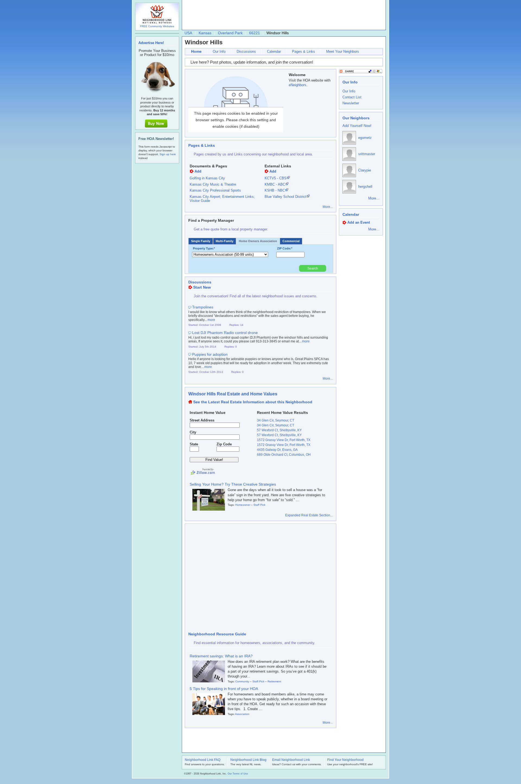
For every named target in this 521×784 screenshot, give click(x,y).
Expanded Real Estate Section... (309, 515)
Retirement (274, 681)
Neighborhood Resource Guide (217, 634)
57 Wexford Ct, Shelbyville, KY (279, 430)
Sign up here (168, 154)
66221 (254, 33)
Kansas (205, 33)
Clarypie (364, 170)
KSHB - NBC (275, 190)
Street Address (202, 420)
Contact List (351, 97)
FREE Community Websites (157, 26)
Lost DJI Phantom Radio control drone (225, 332)
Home (196, 51)
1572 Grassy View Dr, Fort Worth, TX (283, 440)
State (194, 444)
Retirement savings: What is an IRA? (221, 656)
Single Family (200, 241)
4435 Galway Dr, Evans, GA (277, 450)
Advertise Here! (151, 43)
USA (188, 33)
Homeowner (242, 504)
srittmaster (366, 154)
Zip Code (224, 444)
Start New (202, 287)
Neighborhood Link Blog (248, 760)
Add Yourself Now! (356, 126)
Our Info (219, 51)
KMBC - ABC (275, 184)
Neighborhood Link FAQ (202, 760)
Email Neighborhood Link (291, 760)
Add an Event (358, 222)
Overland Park (230, 33)
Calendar (274, 51)
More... (328, 207)
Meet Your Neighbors (342, 51)
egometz (365, 138)
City (193, 432)
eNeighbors (297, 85)
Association (242, 714)
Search (312, 268)
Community (242, 681)
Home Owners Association (258, 241)
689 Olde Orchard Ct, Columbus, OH (284, 455)
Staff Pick (259, 504)
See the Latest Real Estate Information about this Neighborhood (252, 402)
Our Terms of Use (238, 773)
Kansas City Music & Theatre (213, 184)
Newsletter (350, 103)
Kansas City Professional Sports (215, 190)
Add (198, 171)
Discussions (246, 51)
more (211, 320)
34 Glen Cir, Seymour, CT (275, 420)
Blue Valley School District (285, 197)
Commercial (291, 241)
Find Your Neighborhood (345, 760)
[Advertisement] (282, 15)
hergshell (365, 187)
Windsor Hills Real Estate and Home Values (232, 394)
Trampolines (202, 307)
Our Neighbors (356, 118)
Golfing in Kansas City (207, 178)
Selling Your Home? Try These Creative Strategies (233, 484)
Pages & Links (303, 51)
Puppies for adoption (210, 354)
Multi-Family (224, 241)
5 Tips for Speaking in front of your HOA (224, 688)
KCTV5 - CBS (276, 178)
